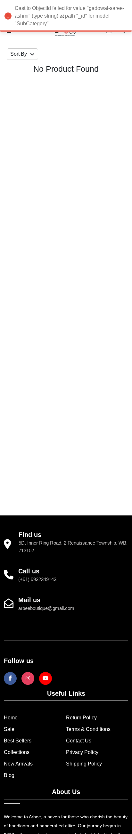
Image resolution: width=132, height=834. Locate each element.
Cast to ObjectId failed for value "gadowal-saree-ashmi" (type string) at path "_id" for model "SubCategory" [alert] (69, 15)
